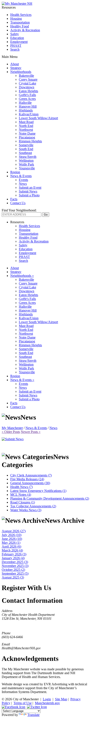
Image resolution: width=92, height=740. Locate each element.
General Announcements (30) (30, 483)
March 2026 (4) (12, 550)
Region (15, 172)
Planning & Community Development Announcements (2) (49, 498)
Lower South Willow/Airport (38, 118)
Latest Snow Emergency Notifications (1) (38, 491)
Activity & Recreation (25, 30)
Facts (13, 199)
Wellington (26, 160)
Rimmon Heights (30, 141)
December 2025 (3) (15, 562)
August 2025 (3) (13, 577)
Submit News (28, 191)
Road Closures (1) (22, 502)
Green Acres (27, 99)
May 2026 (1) (11, 542)
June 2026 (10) (12, 539)
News (23, 183)
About (14, 64)
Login (47, 699)
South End (26, 149)
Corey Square (28, 79)
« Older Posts (11, 432)
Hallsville (25, 102)
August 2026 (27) (14, 531)
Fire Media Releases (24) (27, 479)
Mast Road (26, 122)
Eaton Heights (28, 91)
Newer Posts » (30, 432)
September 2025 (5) (15, 573)
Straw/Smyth (27, 156)
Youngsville (27, 168)
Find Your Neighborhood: (19, 210)
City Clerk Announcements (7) (31, 475)
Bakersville (26, 75)
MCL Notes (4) (20, 494)
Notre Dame (27, 133)
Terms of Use (22, 703)
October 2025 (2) (13, 569)
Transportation (20, 22)
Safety (14, 34)
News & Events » (22, 380)
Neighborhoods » (22, 275)
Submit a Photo (29, 195)
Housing (16, 18)
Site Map (61, 699)
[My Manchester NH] (17, 3)
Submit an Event (30, 187)
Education (17, 38)
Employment (19, 42)
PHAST (15, 45)
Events (23, 180)
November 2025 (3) (15, 566)
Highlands (26, 110)
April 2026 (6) (11, 546)
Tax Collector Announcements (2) (33, 506)
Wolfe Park (26, 164)
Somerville (26, 145)
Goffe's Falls (27, 95)
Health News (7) (21, 487)
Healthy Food (19, 26)
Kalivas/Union (29, 114)
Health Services (20, 15)
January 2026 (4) (13, 558)
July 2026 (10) (11, 535)
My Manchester (12, 428)
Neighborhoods (20, 72)
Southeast (25, 153)
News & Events (21, 176)
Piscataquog (27, 137)
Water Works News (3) (25, 510)
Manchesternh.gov (47, 703)
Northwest (26, 129)
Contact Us (17, 203)
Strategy (15, 68)
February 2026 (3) (14, 554)
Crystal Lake (27, 83)
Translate (33, 715)
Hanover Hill (28, 106)
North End (26, 126)
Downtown (26, 87)
